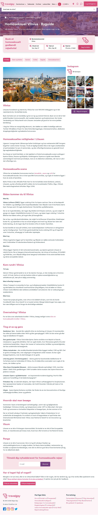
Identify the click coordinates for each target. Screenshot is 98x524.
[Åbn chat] (81, 4)
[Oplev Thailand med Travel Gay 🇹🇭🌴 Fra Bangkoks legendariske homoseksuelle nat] (89, 81)
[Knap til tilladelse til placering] (73, 4)
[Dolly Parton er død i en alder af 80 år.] (80, 81)
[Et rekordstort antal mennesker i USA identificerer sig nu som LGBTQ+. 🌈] (89, 92)
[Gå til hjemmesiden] (8, 4)
